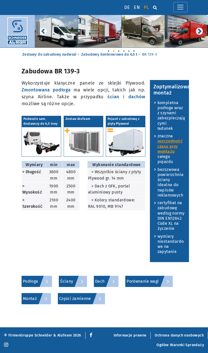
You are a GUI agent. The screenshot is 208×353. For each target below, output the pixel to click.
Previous (43, 31)
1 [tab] (108, 49)
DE (127, 7)
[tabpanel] (56, 31)
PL (146, 7)
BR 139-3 (149, 54)
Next (199, 31)
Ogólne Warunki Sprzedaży (180, 345)
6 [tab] (133, 49)
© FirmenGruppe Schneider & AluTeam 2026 (42, 335)
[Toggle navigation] (180, 7)
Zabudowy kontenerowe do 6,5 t (109, 54)
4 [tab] (123, 49)
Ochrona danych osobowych (179, 335)
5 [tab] (128, 49)
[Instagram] (6, 345)
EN (137, 7)
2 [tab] (113, 49)
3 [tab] (118, 49)
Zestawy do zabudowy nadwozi (49, 54)
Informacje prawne (130, 335)
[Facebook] (89, 335)
